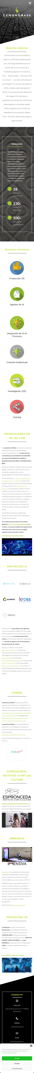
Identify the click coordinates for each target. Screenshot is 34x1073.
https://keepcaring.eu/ (9, 663)
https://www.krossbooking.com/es (12, 660)
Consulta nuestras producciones (12, 535)
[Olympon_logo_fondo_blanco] (9, 599)
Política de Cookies (12, 1052)
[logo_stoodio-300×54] (25, 584)
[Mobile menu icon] (30, 3)
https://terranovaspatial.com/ (17, 524)
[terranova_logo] (9, 615)
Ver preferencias (17, 1068)
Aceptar (17, 1058)
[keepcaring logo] (9, 584)
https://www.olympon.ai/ (9, 650)
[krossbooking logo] (25, 599)
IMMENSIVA (6, 872)
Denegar (17, 1063)
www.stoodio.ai (7, 658)
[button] (31, 1046)
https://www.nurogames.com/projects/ (13, 734)
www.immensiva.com (19, 905)
